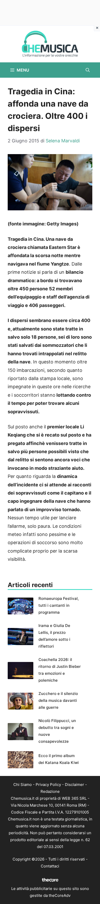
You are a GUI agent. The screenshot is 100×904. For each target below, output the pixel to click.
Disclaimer (74, 784)
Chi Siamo (22, 784)
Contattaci (50, 866)
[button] (88, 70)
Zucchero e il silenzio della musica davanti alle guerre (58, 700)
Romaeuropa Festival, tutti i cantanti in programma (58, 605)
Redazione (50, 791)
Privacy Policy (48, 784)
